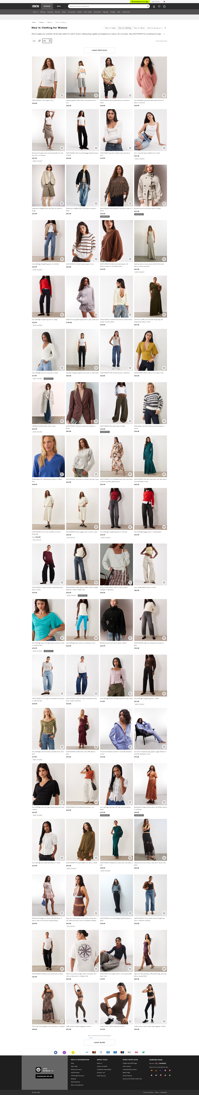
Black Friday (126, 1072)
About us (99, 1063)
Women (41, 22)
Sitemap (73, 1079)
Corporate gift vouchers (130, 1069)
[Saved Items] (159, 6)
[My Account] (154, 6)
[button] (151, 1070)
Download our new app (140, 1)
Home (34, 22)
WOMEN (47, 6)
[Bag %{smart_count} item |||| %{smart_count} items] (164, 6)
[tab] (35, 12)
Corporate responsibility (104, 1069)
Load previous (99, 50)
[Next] (165, 28)
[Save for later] (62, 95)
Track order (74, 1066)
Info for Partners (127, 1076)
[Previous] (102, 28)
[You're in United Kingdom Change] (164, 1)
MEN (59, 6)
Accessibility (163, 1092)
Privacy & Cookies (148, 1092)
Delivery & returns (76, 1069)
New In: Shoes (139, 28)
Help (72, 1063)
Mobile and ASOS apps (130, 1063)
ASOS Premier (75, 1072)
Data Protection (75, 1082)
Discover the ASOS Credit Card (132, 1079)
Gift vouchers (127, 1066)
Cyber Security (101, 1076)
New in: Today (110, 28)
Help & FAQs (156, 1)
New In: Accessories (155, 28)
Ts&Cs (156, 1092)
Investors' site (101, 1072)
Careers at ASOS (102, 1066)
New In (49, 22)
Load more (99, 1042)
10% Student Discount (77, 1076)
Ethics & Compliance (77, 1085)
